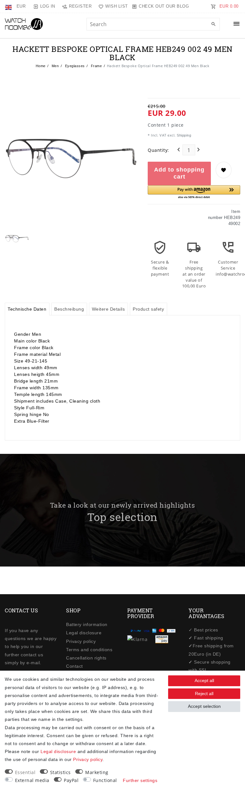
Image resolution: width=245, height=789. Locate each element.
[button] (194, 192)
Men (54, 66)
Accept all (204, 680)
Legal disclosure (83, 632)
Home (41, 66)
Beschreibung (69, 309)
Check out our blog (164, 6)
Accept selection (204, 706)
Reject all (204, 693)
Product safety (148, 309)
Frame (96, 66)
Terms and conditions (89, 649)
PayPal (71, 780)
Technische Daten (27, 309)
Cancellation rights (86, 657)
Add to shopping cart (179, 173)
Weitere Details (108, 309)
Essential (25, 772)
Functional (105, 780)
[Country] (9, 6)
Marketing (96, 772)
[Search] (213, 24)
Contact (74, 666)
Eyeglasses (74, 66)
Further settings (140, 780)
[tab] (27, 309)
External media (32, 780)
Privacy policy (81, 641)
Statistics (60, 772)
